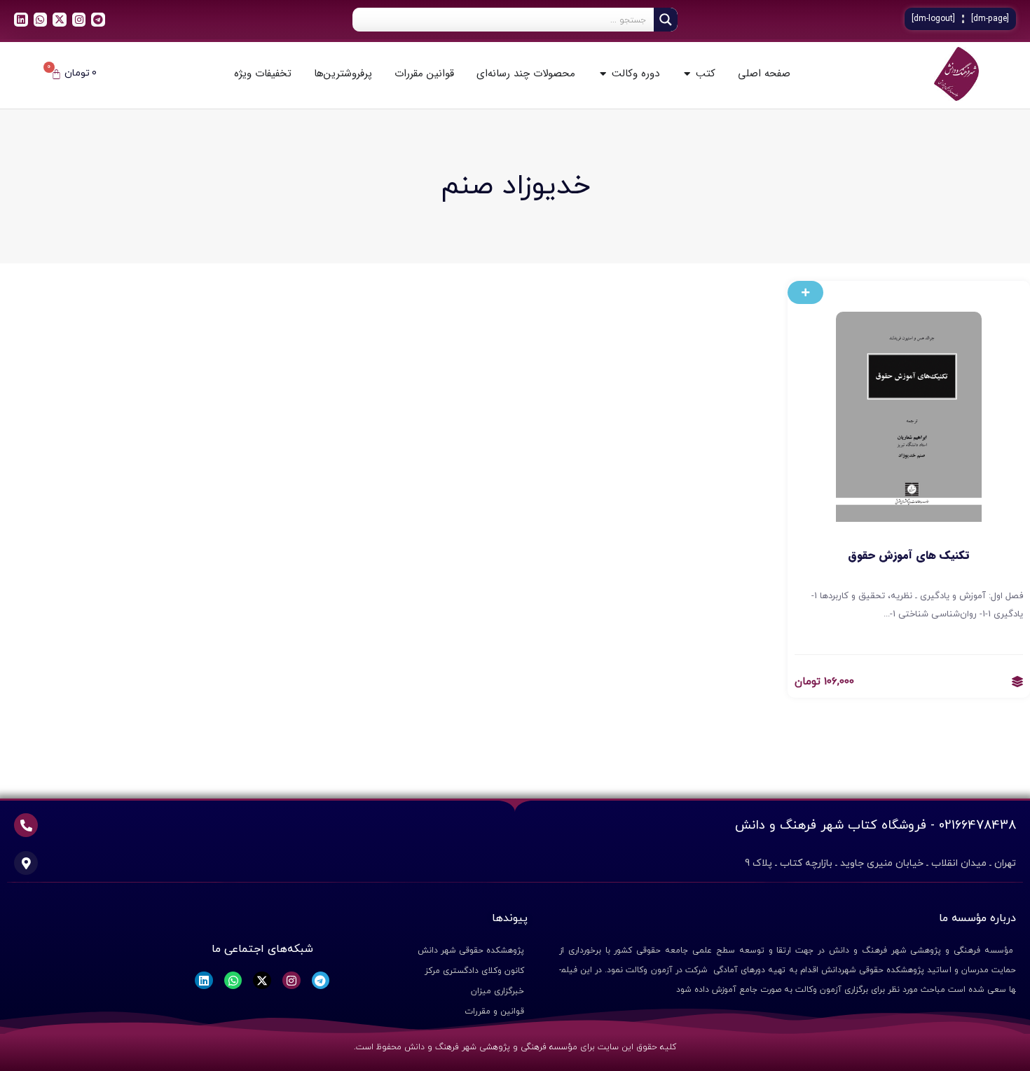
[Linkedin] (21, 20)
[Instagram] (79, 20)
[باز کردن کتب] (687, 74)
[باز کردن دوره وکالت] (603, 74)
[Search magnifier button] (666, 20)
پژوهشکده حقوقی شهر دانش (471, 950)
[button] (805, 292)
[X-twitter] (60, 20)
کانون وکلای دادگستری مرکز (474, 970)
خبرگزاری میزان (497, 991)
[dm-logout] (933, 19)
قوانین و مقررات (494, 1011)
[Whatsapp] (41, 20)
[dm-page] (990, 19)
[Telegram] (98, 20)
